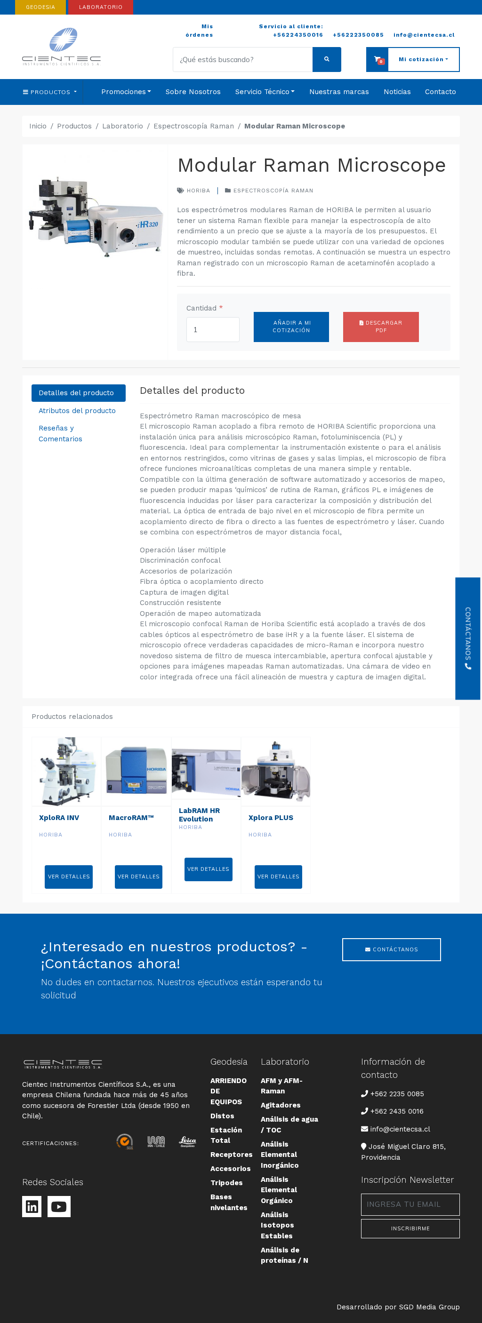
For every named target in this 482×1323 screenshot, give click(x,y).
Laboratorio (122, 126)
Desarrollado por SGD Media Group (398, 1307)
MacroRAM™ (131, 817)
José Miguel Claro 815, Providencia (403, 1152)
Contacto (440, 92)
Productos (74, 126)
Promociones (123, 92)
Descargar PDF (383, 326)
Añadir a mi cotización (291, 326)
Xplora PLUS (271, 817)
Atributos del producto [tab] (77, 410)
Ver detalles (69, 876)
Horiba (197, 190)
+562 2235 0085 (397, 1093)
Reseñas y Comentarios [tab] (60, 433)
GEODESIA (41, 7)
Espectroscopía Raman (193, 126)
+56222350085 (358, 35)
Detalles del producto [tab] (76, 393)
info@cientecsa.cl (424, 35)
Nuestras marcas (339, 92)
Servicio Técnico (262, 92)
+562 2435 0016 (397, 1111)
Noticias (397, 92)
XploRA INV (59, 817)
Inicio (38, 126)
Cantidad (204, 308)
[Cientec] (63, 47)
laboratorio (101, 7)
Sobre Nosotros (193, 92)
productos (51, 92)
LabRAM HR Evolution (199, 814)
